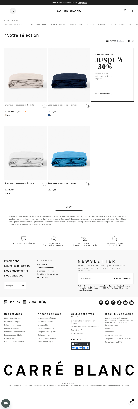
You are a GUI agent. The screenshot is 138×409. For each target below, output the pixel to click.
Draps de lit (76, 25)
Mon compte (42, 264)
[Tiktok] (119, 302)
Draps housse (58, 25)
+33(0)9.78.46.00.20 (123, 338)
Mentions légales (15, 385)
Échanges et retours (12, 325)
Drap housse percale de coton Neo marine (63, 105)
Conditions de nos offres (47, 274)
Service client (42, 277)
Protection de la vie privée (67, 385)
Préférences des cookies (120, 385)
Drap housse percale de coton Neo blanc (19, 183)
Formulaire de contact (113, 335)
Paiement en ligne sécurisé (23, 243)
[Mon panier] (131, 11)
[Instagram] (101, 302)
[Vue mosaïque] (133, 41)
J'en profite (82, 2)
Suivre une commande (46, 267)
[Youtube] (125, 302)
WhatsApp (109, 328)
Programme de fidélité (13, 335)
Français (9, 286)
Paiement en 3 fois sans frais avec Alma (54, 244)
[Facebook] (107, 302)
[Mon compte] (125, 11)
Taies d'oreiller (38, 25)
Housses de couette (15, 25)
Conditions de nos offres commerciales (42, 385)
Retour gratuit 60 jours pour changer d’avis (84, 244)
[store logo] (69, 10)
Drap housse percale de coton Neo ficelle (19, 105)
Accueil (6, 20)
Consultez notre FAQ (113, 342)
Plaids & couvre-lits (120, 25)
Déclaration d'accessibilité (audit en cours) (94, 385)
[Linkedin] (131, 302)
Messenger (109, 332)
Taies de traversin (96, 25)
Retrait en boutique (12, 321)
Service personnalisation (14, 342)
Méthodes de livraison (13, 318)
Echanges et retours (45, 271)
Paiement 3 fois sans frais (14, 332)
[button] (20, 11)
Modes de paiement (12, 328)
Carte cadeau (9, 338)
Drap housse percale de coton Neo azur (62, 183)
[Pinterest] (113, 302)
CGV (24, 385)
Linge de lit (14, 20)
